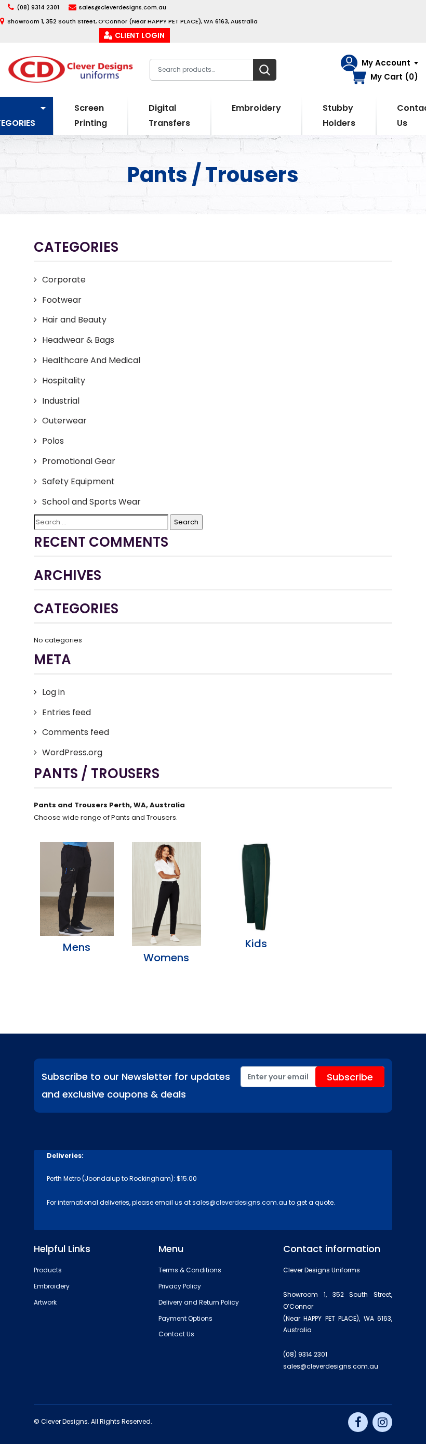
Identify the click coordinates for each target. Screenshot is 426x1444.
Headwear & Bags (78, 340)
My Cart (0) (394, 76)
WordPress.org (72, 752)
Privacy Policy (179, 1286)
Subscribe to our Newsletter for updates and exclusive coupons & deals (136, 1085)
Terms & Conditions (189, 1270)
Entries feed (66, 712)
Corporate (64, 280)
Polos (53, 441)
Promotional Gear (78, 461)
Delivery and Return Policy (198, 1302)
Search (264, 70)
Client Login (140, 35)
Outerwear (64, 421)
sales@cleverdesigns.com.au (122, 7)
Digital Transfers (169, 115)
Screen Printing (90, 115)
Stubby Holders (339, 115)
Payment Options (185, 1318)
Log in (53, 692)
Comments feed (75, 732)
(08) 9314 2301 (38, 7)
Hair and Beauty (74, 320)
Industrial (60, 401)
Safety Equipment (78, 481)
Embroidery (256, 108)
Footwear (62, 300)
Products (48, 1270)
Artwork (45, 1302)
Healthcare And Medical (91, 360)
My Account (386, 62)
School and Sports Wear (91, 502)
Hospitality (63, 380)
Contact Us (176, 1334)
